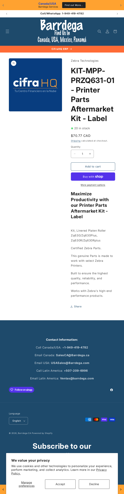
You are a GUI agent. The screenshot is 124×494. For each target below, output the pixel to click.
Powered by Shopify (42, 433)
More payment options (93, 185)
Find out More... (74, 5)
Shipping (76, 140)
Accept (60, 484)
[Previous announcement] (6, 13)
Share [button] (78, 306)
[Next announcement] (117, 13)
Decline (94, 484)
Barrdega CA (24, 433)
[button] (7, 31)
